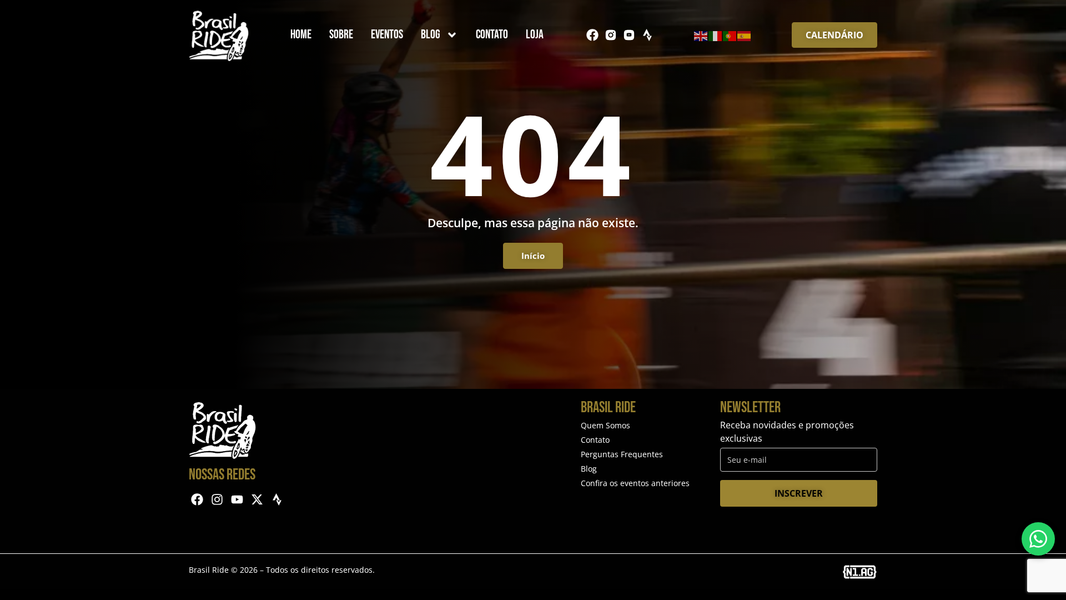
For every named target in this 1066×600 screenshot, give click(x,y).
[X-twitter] (256, 499)
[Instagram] (217, 499)
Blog (430, 34)
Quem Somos (605, 425)
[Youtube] (237, 499)
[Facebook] (592, 35)
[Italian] (715, 35)
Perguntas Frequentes (622, 454)
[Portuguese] (730, 35)
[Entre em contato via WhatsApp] (1038, 539)
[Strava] (647, 35)
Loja (535, 34)
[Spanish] (744, 35)
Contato (492, 34)
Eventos (387, 34)
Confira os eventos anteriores (635, 483)
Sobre (341, 34)
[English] (701, 35)
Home (300, 34)
